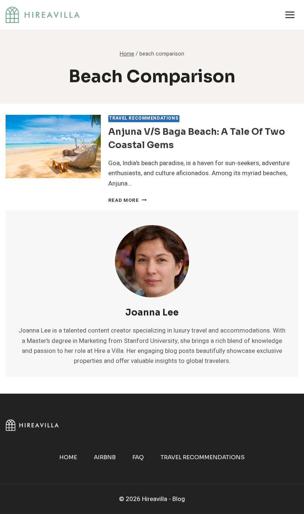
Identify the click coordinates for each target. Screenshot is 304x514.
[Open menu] (289, 14)
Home (68, 457)
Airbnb (105, 457)
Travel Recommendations (143, 118)
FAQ (138, 457)
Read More (127, 200)
